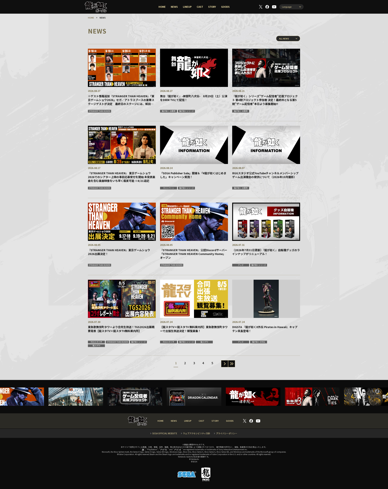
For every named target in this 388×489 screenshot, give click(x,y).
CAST (200, 6)
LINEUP (187, 6)
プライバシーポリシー (226, 433)
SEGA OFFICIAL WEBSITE (164, 433)
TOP (377, 478)
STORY (212, 6)
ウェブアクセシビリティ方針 (196, 433)
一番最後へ (231, 363)
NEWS (174, 6)
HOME (162, 6)
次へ (224, 363)
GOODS (225, 6)
